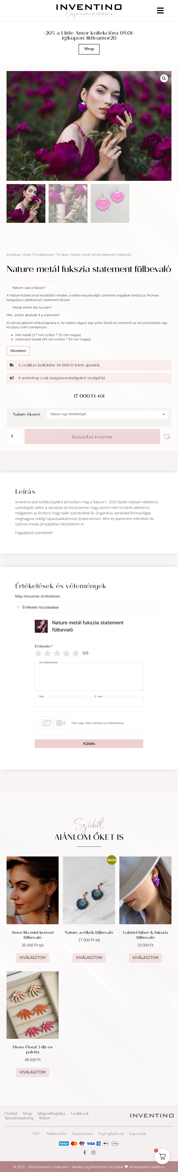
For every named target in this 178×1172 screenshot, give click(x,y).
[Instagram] (93, 1152)
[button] (164, 78)
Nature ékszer (26, 414)
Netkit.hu (158, 1166)
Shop (27, 255)
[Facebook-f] (84, 1152)
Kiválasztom (33, 957)
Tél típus (62, 255)
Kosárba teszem (92, 438)
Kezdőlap (13, 255)
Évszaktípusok (43, 255)
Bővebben (18, 350)
